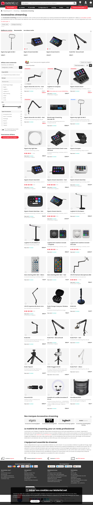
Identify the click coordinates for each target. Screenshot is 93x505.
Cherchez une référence (7, 65)
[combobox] (25, 3)
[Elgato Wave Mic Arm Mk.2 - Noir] (35, 107)
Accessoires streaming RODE (49, 423)
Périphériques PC (7, 11)
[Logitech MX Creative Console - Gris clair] (81, 232)
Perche (12, 121)
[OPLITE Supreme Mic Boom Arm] (35, 296)
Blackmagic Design (12, 85)
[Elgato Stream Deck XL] (58, 201)
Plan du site (73, 473)
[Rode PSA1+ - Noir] (81, 327)
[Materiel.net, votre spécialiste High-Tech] (9, 3)
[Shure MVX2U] (35, 387)
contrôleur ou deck (86, 17)
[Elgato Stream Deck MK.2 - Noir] (58, 170)
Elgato (12, 87)
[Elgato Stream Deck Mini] (35, 170)
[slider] (3, 106)
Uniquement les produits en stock (11, 75)
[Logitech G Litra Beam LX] (35, 232)
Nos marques (74, 474)
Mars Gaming (12, 93)
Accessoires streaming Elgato (32, 423)
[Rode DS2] (35, 327)
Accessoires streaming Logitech (66, 423)
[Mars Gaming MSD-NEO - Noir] (58, 264)
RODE (12, 98)
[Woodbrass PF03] (81, 387)
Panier (90, 5)
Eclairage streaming (16, 24)
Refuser (59, 501)
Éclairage (12, 118)
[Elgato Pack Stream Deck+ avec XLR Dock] (58, 138)
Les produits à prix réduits (10, 137)
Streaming (16, 11)
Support (12, 123)
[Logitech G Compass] (58, 76)
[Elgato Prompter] (81, 138)
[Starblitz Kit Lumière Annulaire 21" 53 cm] (58, 387)
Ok (20, 67)
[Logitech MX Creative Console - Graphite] (58, 232)
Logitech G (12, 91)
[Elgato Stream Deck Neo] (81, 170)
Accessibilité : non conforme (78, 483)
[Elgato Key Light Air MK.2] (81, 107)
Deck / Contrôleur (12, 116)
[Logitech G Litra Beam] (81, 201)
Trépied (12, 125)
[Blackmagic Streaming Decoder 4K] (58, 107)
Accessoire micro (12, 114)
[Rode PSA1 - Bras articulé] (58, 327)
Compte (85, 5)
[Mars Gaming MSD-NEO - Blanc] (35, 264)
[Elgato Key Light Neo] (35, 138)
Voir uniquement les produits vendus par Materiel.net (11, 129)
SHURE (12, 100)
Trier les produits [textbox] (79, 65)
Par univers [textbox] (25, 3)
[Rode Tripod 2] (35, 356)
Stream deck (5, 24)
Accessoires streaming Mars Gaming (83, 424)
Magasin (80, 5)
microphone (48, 434)
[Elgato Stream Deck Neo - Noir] (35, 201)
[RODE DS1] (81, 296)
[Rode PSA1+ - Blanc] (81, 356)
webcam (39, 434)
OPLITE (12, 95)
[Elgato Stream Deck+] (81, 76)
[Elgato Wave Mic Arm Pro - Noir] (35, 76)
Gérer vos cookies (75, 481)
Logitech (12, 89)
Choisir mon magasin (86, 62)
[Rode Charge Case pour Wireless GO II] (58, 296)
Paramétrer (47, 501)
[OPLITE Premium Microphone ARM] (81, 264)
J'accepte (35, 501)
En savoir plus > (17, 497)
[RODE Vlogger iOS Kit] (58, 356)
